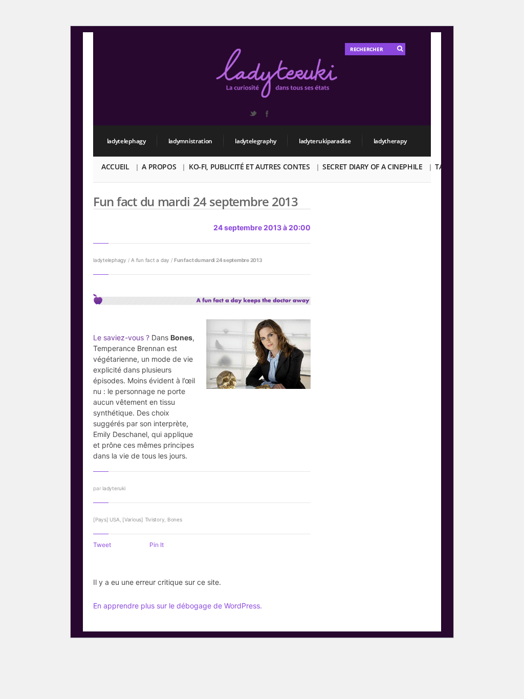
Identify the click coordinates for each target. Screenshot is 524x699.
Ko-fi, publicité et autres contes (249, 166)
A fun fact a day (150, 260)
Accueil (115, 166)
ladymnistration (190, 141)
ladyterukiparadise (325, 141)
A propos (159, 166)
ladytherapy (390, 141)
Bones (174, 519)
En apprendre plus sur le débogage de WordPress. (177, 605)
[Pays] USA (106, 519)
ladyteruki (113, 488)
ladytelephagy (126, 141)
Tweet (102, 545)
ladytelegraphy (255, 141)
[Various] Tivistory (143, 519)
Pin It (156, 545)
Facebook (266, 113)
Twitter (253, 113)
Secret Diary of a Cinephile (372, 166)
